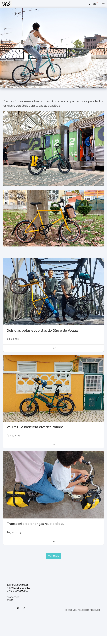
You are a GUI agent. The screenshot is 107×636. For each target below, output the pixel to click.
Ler (54, 348)
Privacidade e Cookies (18, 588)
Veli (75, 610)
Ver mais (53, 555)
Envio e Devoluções (17, 591)
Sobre (10, 600)
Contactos (13, 597)
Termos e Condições (18, 585)
